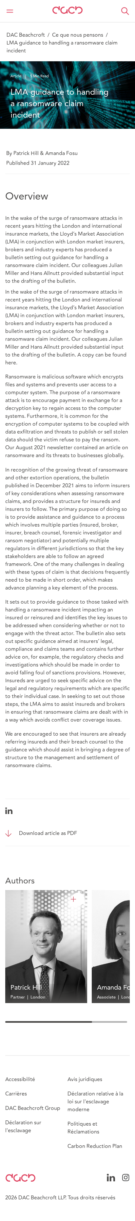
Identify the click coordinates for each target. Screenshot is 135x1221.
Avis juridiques (85, 1079)
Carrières (16, 1094)
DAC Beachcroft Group (32, 1108)
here (10, 363)
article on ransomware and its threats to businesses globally (66, 451)
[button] (125, 11)
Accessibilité (20, 1079)
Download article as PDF (48, 833)
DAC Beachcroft (26, 35)
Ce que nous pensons (77, 35)
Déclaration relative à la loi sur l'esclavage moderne (95, 1102)
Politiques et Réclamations (83, 1128)
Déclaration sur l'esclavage (23, 1126)
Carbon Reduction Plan (95, 1146)
